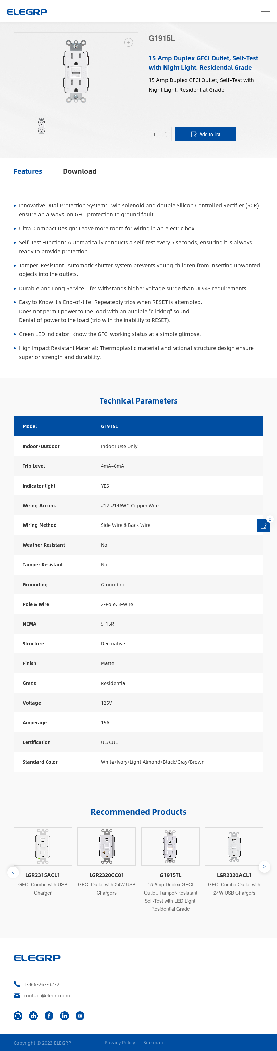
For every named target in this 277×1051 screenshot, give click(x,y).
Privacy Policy (120, 1042)
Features (28, 171)
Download (80, 171)
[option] (76, 71)
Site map (153, 1042)
